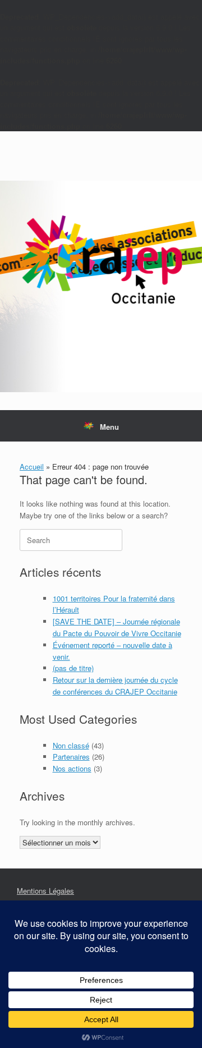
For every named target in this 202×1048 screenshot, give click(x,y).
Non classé (71, 745)
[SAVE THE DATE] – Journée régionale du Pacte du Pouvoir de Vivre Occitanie (117, 627)
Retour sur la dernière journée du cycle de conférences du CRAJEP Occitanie (115, 685)
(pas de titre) (73, 668)
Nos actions (72, 768)
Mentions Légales (45, 890)
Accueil (32, 466)
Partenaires (71, 756)
